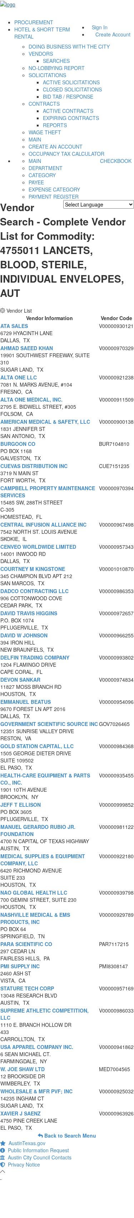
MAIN (35, 139)
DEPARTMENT (46, 167)
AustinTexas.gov (25, 1143)
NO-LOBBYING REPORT (57, 67)
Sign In (100, 27)
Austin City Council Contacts (38, 1157)
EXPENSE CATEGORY (54, 189)
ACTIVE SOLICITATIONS (71, 82)
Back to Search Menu (69, 1135)
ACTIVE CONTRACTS (68, 110)
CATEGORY (42, 175)
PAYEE (36, 182)
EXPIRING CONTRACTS (71, 117)
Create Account (112, 34)
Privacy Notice (22, 1164)
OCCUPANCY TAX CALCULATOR (66, 153)
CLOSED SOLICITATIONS (72, 89)
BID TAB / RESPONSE (68, 96)
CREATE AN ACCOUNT (56, 146)
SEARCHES (56, 60)
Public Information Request (37, 1150)
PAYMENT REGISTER (54, 196)
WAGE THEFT (45, 132)
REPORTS (55, 125)
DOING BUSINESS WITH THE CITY (69, 46)
